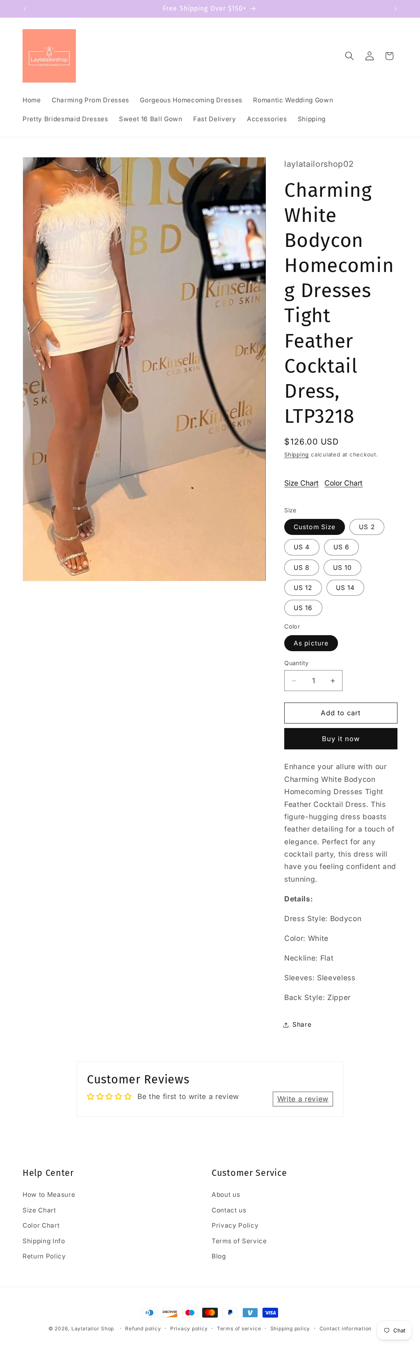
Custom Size (315, 527)
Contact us (229, 1210)
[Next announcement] (395, 8)
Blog (219, 1256)
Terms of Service (239, 1241)
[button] (349, 56)
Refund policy (143, 1328)
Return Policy (44, 1256)
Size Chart (301, 483)
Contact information (346, 1328)
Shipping (296, 454)
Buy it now (341, 739)
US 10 (342, 567)
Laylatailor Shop (92, 1328)
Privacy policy (189, 1328)
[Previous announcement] (25, 8)
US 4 (302, 547)
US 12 (303, 588)
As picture (311, 643)
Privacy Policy (235, 1225)
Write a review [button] (303, 1099)
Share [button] (301, 1024)
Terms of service (239, 1328)
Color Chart (343, 483)
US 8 (301, 567)
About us (226, 1194)
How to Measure (49, 1194)
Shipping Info (44, 1241)
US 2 (366, 527)
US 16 (303, 608)
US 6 (341, 547)
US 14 (345, 588)
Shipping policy (290, 1328)
